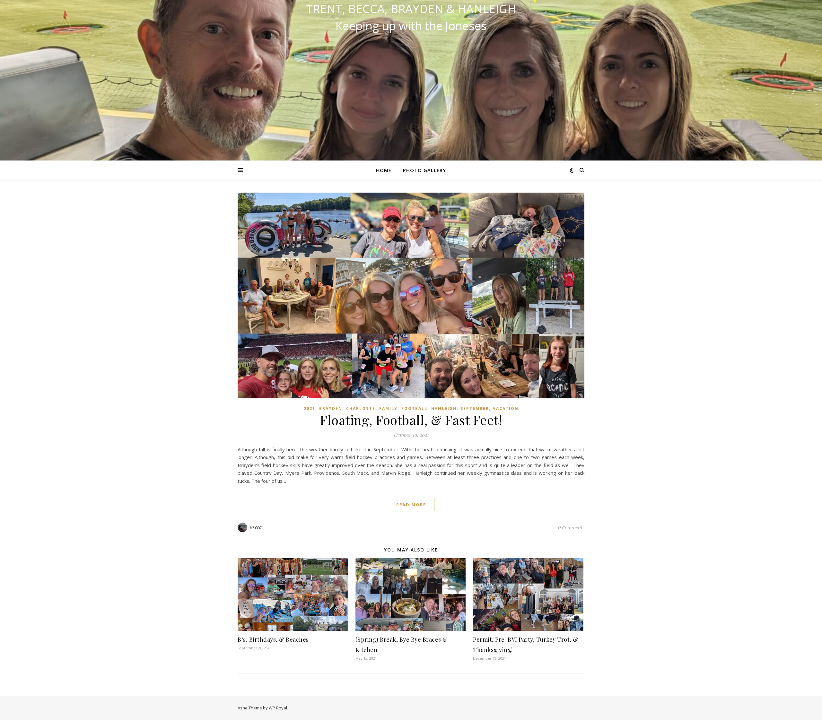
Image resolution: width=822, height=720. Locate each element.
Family (388, 408)
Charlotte (360, 408)
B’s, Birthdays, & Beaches (273, 639)
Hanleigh (444, 408)
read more (411, 504)
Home (383, 170)
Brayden (330, 408)
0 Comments (571, 527)
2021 (309, 408)
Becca (256, 527)
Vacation (506, 408)
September (474, 408)
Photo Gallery (424, 170)
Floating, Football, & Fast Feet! (411, 419)
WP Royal (278, 708)
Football (414, 408)
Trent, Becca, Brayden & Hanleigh (411, 9)
